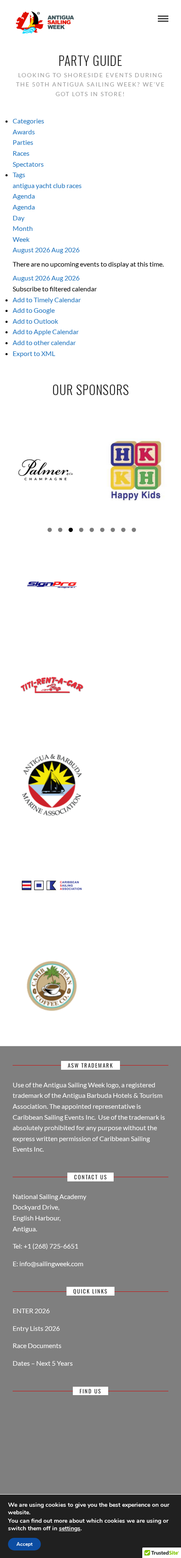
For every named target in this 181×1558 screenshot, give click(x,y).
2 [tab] (60, 531)
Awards (24, 132)
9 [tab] (134, 531)
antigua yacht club (40, 185)
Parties (23, 142)
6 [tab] (102, 531)
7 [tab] (113, 531)
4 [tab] (81, 531)
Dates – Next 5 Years (43, 1363)
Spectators (28, 164)
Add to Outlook (35, 321)
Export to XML (34, 353)
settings (69, 1528)
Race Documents (37, 1345)
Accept (24, 1544)
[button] (55, 289)
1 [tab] (49, 531)
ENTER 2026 (31, 1310)
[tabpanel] (45, 470)
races (74, 185)
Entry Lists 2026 (36, 1328)
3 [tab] (71, 531)
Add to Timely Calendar (47, 300)
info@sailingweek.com (51, 1263)
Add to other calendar (44, 342)
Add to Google (34, 310)
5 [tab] (92, 531)
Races (21, 153)
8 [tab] (123, 531)
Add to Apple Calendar (46, 331)
